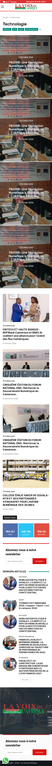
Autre (21, 29)
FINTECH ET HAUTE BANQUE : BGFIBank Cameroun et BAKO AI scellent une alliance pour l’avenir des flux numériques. (24, 334)
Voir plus (25, 679)
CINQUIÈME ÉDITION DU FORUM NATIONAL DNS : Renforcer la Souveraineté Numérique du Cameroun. (22, 389)
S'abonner (41, 524)
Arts (14, 29)
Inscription (39, 561)
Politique (23, 577)
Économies (23, 658)
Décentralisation (26, 636)
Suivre (26, 524)
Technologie (26, 57)
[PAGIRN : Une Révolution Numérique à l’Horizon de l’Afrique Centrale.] (26, 66)
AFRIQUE (7, 29)
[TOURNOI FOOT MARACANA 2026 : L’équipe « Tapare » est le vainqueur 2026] (10, 604)
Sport (21, 600)
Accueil (5, 17)
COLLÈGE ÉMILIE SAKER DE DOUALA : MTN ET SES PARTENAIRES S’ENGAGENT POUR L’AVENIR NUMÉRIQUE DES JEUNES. (26, 500)
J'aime (10, 524)
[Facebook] (48, 696)
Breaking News (31, 29)
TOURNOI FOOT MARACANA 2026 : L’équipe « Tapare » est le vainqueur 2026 (34, 605)
